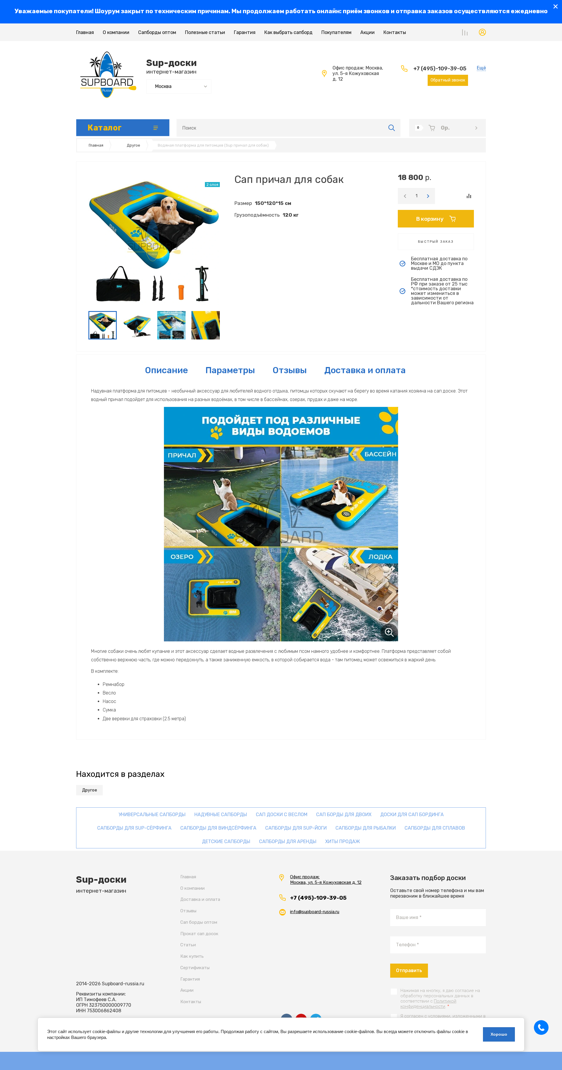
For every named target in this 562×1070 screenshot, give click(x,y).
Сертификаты (195, 967)
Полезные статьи (205, 32)
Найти (391, 128)
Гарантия (245, 32)
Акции (367, 32)
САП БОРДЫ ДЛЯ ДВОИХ (343, 814)
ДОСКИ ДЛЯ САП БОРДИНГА (412, 814)
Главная (85, 32)
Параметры (230, 370)
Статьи (188, 944)
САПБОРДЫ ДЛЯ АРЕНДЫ (287, 841)
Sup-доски (171, 62)
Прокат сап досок (199, 933)
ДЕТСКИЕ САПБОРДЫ (226, 841)
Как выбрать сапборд (288, 32)
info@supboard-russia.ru (314, 911)
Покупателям (336, 32)
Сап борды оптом (198, 922)
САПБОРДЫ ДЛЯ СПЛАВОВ (435, 828)
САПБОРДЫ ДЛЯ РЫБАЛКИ (365, 828)
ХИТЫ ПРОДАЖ (342, 841)
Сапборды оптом (157, 32)
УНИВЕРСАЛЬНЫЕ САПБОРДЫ (152, 814)
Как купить (192, 956)
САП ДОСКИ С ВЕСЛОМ (281, 814)
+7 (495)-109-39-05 (439, 68)
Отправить (409, 970)
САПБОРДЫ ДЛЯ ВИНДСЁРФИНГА (218, 828)
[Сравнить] (469, 196)
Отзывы (188, 910)
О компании (116, 32)
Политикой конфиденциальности (428, 1003)
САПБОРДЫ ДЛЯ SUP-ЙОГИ (296, 828)
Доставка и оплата (365, 370)
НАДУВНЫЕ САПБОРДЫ (220, 814)
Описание (166, 370)
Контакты (394, 32)
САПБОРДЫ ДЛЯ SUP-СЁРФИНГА (134, 828)
